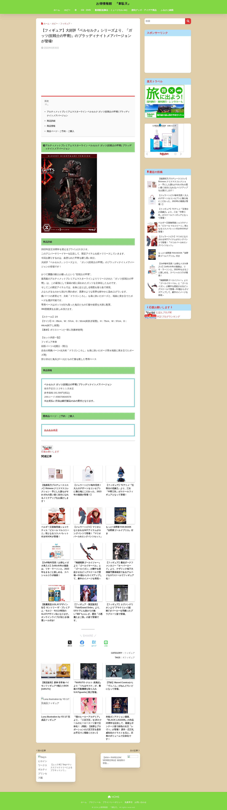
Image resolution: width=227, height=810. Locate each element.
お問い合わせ (140, 802)
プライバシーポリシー (112, 802)
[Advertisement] (88, 72)
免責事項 (128, 802)
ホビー (67, 10)
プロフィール (95, 802)
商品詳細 (51, 121)
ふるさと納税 (167, 10)
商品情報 (51, 126)
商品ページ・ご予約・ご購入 (60, 131)
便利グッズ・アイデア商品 (144, 10)
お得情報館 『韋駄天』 (113, 3)
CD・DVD (86, 10)
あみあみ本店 (51, 430)
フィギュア (129, 653)
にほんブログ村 (164, 312)
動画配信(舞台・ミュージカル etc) (111, 10)
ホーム (57, 10)
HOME (115, 796)
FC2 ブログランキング (168, 316)
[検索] (188, 21)
